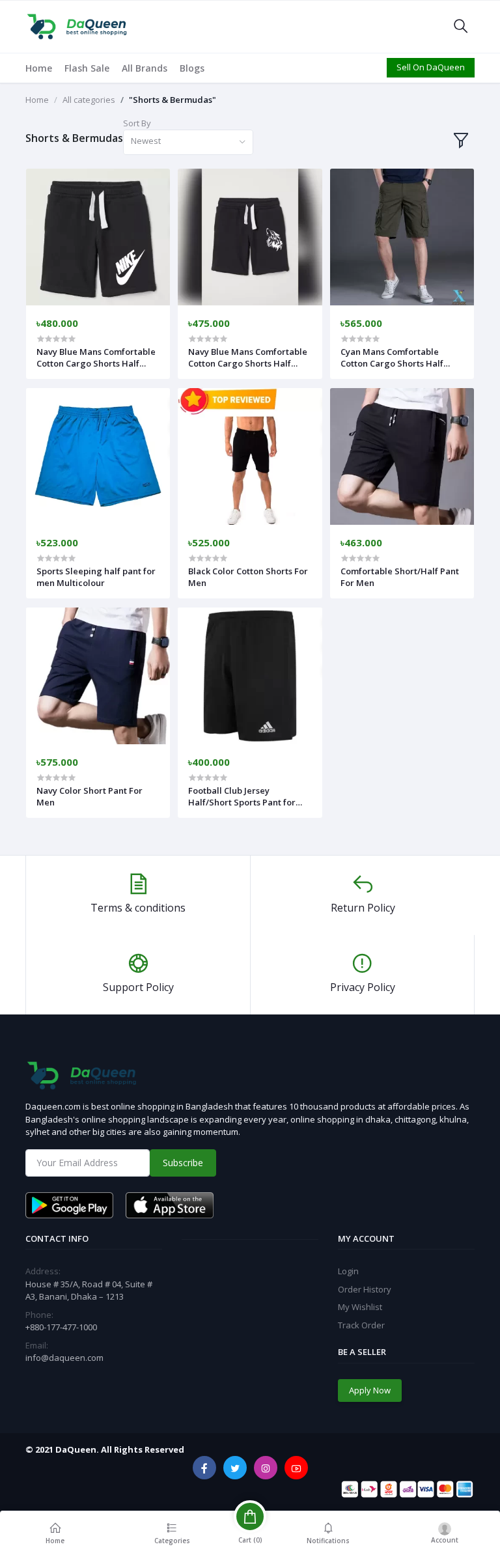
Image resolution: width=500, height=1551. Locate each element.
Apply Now (370, 1390)
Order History (364, 1289)
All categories (88, 99)
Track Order (361, 1325)
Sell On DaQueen (430, 67)
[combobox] (188, 142)
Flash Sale (86, 68)
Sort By (137, 123)
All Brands (144, 68)
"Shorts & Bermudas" (172, 99)
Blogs (192, 68)
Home (38, 68)
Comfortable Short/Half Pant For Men (399, 577)
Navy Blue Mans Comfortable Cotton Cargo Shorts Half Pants (96, 357)
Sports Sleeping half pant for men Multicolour (96, 577)
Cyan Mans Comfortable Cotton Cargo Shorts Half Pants (391, 357)
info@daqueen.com (64, 1357)
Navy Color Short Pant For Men (89, 796)
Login (348, 1271)
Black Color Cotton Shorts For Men (248, 577)
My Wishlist (360, 1307)
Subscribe (183, 1162)
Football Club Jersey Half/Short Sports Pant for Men (242, 796)
